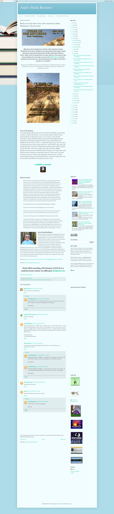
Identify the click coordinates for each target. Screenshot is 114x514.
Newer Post (23, 439)
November (76, 42)
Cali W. (25, 391)
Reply (25, 292)
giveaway (35, 279)
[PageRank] (74, 235)
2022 (73, 29)
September (76, 47)
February (76, 100)
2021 (73, 31)
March (75, 98)
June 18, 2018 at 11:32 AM (43, 355)
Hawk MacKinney (32, 298)
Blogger (70, 503)
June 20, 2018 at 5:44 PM (42, 401)
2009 (73, 123)
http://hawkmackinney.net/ (32, 262)
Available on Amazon (43, 165)
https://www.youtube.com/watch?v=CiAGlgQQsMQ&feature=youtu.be (43, 259)
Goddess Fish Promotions (30, 314)
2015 (73, 109)
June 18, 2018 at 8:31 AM (36, 343)
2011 (73, 118)
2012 (73, 116)
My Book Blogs (42, 16)
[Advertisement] (77, 348)
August (75, 49)
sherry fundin (27, 343)
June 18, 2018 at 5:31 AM (36, 288)
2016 (73, 107)
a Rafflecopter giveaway (26, 274)
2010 (73, 120)
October (75, 44)
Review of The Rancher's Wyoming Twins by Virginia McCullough (84, 223)
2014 (73, 112)
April (75, 96)
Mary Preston (27, 288)
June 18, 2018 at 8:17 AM (38, 323)
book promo (26, 279)
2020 (73, 34)
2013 (73, 114)
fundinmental (31, 347)
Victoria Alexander (28, 382)
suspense (49, 279)
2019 (73, 36)
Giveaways (51, 16)
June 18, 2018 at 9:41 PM (39, 382)
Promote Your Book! (30, 16)
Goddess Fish (40, 279)
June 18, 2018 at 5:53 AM (42, 314)
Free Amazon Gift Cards (62, 16)
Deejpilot (59, 503)
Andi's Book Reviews (36, 7)
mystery (45, 279)
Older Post (63, 439)
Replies (27, 296)
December (76, 40)
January (75, 102)
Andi (73, 469)
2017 (73, 105)
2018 (73, 38)
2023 (73, 27)
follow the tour (54, 57)
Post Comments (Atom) (31, 442)
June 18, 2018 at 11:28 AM (43, 298)
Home (20, 16)
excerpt (31, 279)
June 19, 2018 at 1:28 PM (42, 366)
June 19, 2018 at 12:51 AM (33, 391)
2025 (73, 23)
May (75, 93)
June (75, 53)
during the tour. (59, 271)
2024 (73, 25)
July (75, 51)
